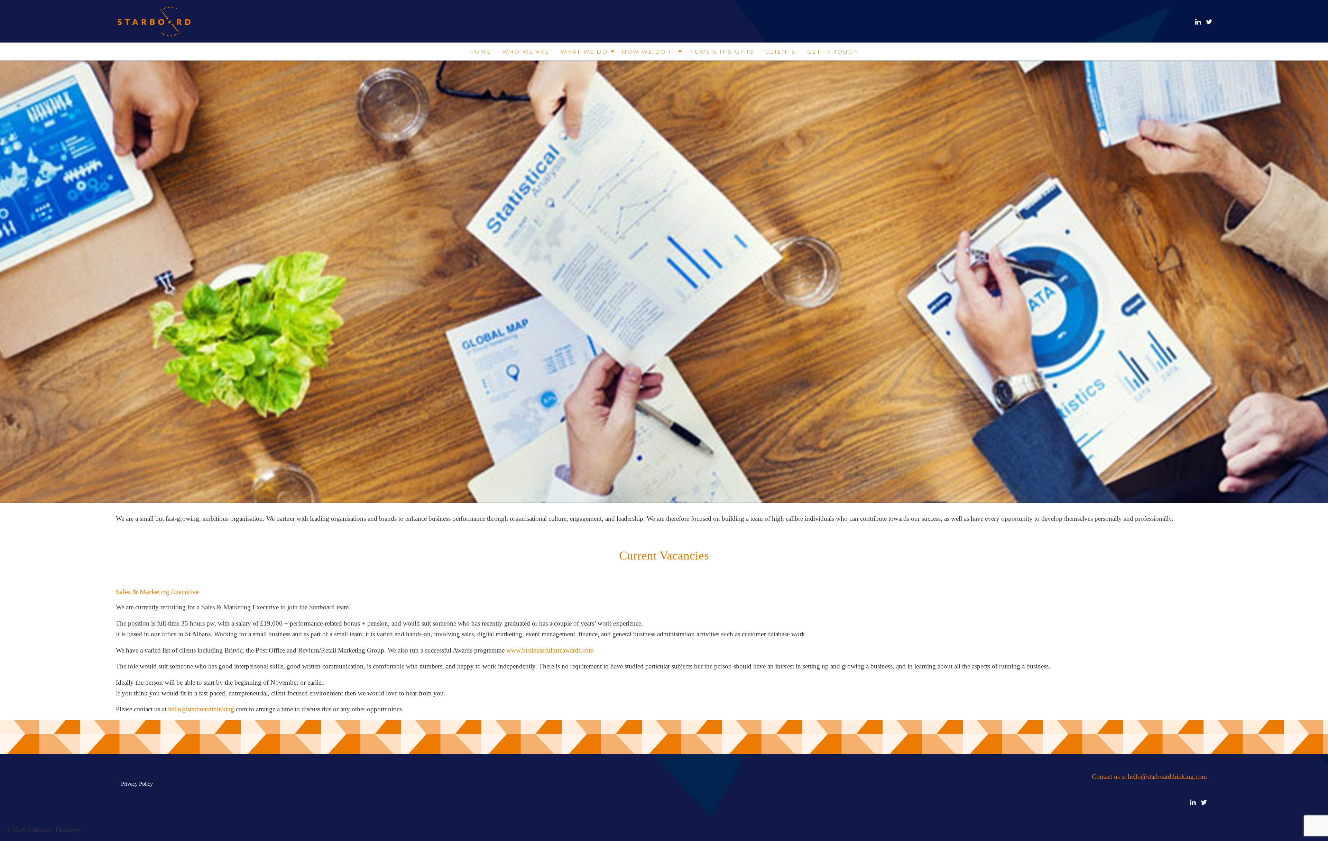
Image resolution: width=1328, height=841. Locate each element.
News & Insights (721, 51)
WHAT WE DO (584, 51)
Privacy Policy (137, 784)
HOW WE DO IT (648, 51)
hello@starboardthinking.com (1167, 776)
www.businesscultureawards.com (549, 650)
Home (480, 51)
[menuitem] (480, 51)
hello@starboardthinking (200, 709)
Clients (780, 51)
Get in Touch (833, 51)
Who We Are (526, 51)
